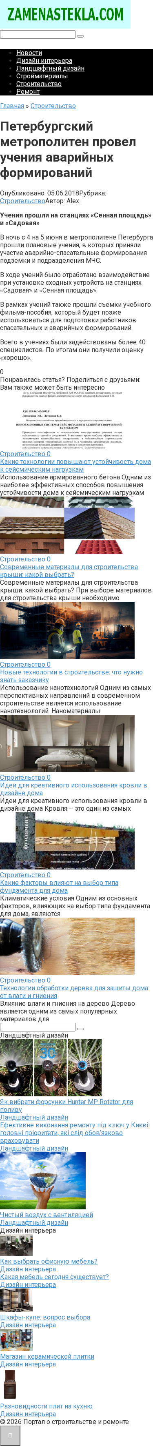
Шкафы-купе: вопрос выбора (45, 1317)
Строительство (39, 84)
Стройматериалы (42, 76)
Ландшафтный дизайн (50, 68)
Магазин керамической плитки (47, 1356)
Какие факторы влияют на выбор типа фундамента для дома (59, 886)
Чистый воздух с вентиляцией (46, 1215)
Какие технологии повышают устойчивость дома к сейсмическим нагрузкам (75, 465)
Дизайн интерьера (44, 60)
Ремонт (28, 91)
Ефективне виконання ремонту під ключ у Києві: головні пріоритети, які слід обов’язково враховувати (74, 1132)
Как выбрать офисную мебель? (49, 1261)
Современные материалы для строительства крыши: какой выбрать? (69, 571)
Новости (29, 53)
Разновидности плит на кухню (46, 1406)
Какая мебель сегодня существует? (54, 1277)
